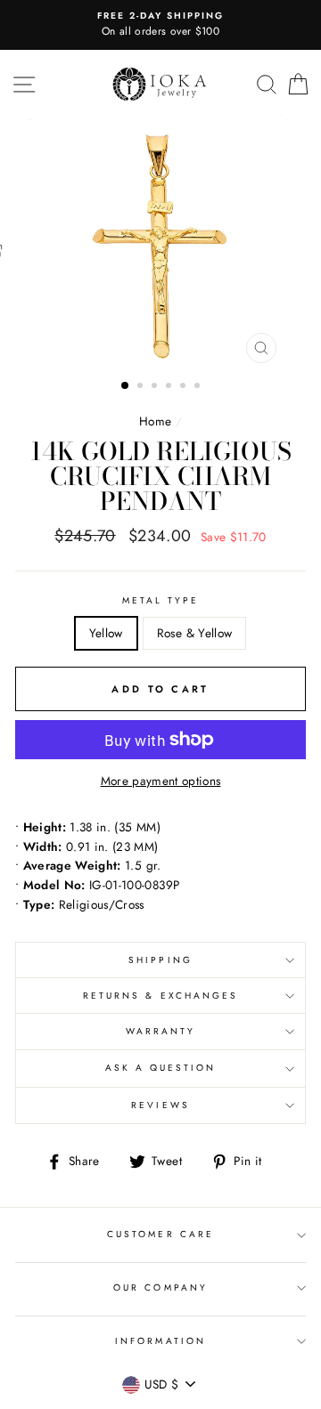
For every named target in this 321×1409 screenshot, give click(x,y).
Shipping (160, 960)
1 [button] (125, 386)
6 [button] (198, 387)
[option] (160, 25)
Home (155, 421)
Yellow (106, 633)
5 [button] (184, 387)
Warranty (160, 1031)
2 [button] (141, 387)
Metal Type (161, 600)
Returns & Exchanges (160, 995)
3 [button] (156, 387)
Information (160, 1341)
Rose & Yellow (194, 633)
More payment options (161, 781)
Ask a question (161, 1067)
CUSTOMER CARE (160, 1234)
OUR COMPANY (160, 1287)
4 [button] (170, 387)
